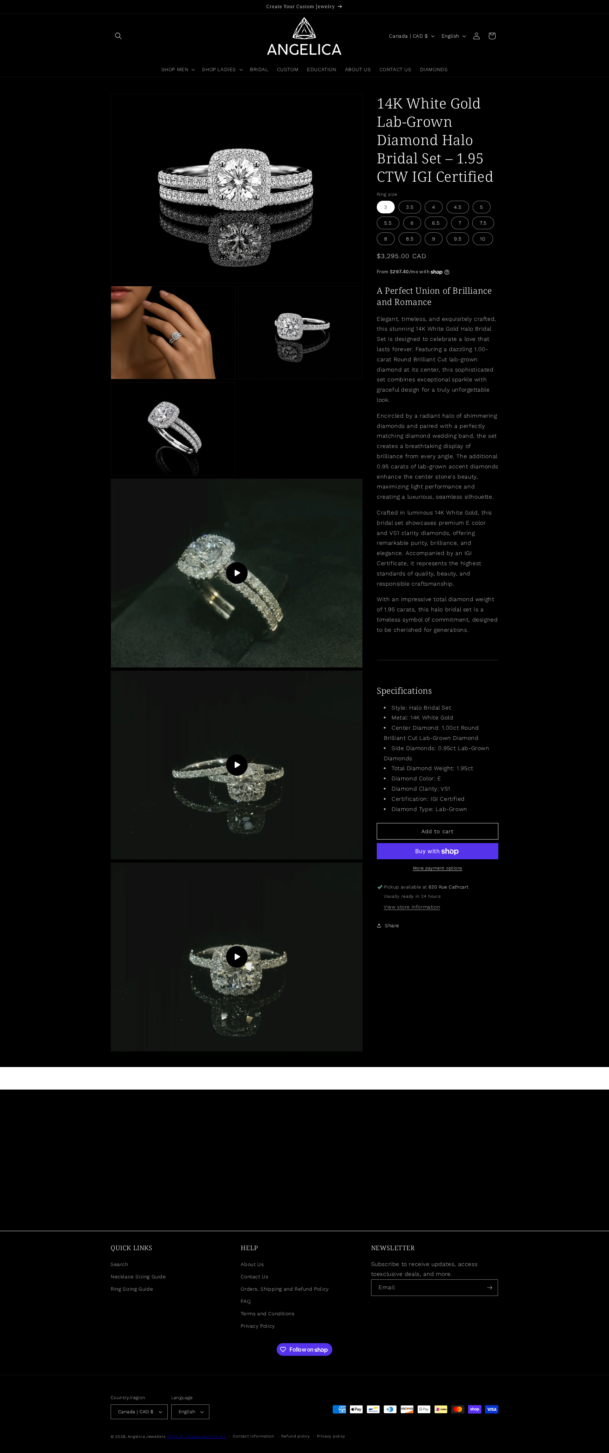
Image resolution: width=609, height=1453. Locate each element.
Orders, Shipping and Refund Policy (284, 1289)
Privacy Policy (258, 1326)
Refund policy (295, 1436)
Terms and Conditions (267, 1313)
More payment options (437, 868)
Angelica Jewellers (147, 1436)
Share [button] (392, 925)
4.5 (458, 207)
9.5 (458, 239)
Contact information (253, 1436)
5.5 (388, 223)
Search (119, 1264)
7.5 (483, 223)
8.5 (410, 239)
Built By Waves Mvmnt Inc (196, 1436)
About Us (252, 1264)
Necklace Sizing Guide (138, 1276)
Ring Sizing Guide (132, 1289)
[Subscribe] (490, 1287)
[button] (118, 36)
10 (483, 239)
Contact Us (254, 1276)
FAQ (246, 1301)
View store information (412, 907)
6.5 (436, 223)
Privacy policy (331, 1436)
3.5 (410, 207)
